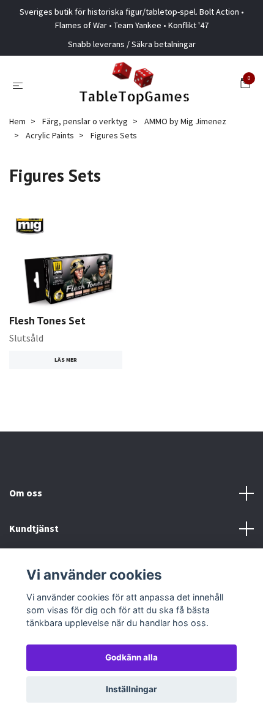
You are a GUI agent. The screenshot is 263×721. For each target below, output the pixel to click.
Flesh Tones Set (47, 320)
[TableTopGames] (134, 85)
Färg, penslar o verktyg (85, 121)
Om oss (25, 493)
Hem (17, 121)
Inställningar (131, 689)
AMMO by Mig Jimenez (185, 121)
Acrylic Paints (50, 135)
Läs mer (65, 360)
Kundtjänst (34, 528)
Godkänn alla (131, 657)
